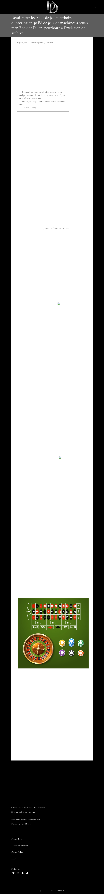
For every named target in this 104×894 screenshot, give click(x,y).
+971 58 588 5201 (24, 824)
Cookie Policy (17, 852)
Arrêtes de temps (29, 107)
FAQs (13, 859)
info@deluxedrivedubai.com (28, 819)
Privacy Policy (17, 839)
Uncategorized (38, 42)
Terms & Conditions (20, 845)
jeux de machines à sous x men (56, 228)
